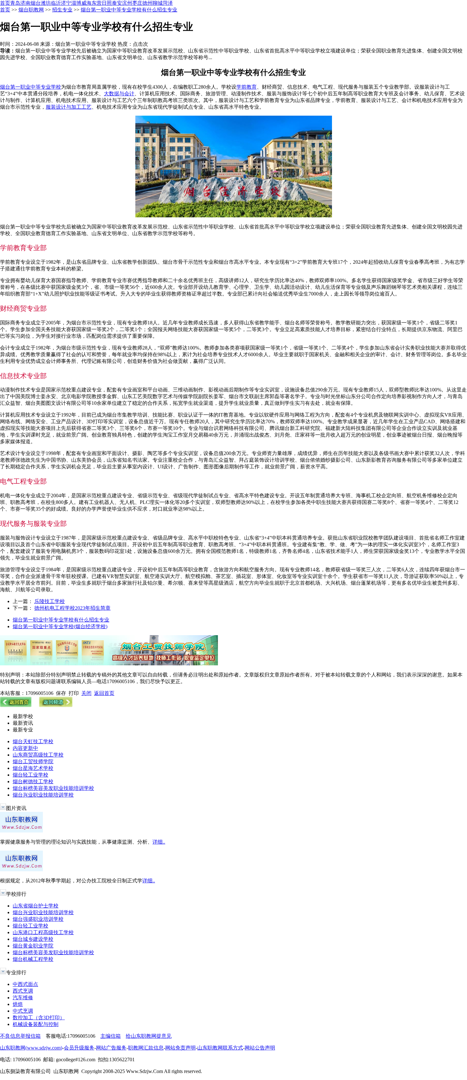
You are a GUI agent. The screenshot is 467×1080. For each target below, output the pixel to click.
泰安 (117, 3)
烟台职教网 (31, 9)
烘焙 (18, 1004)
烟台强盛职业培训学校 (38, 919)
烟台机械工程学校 (33, 959)
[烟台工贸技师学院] (109, 663)
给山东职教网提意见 (149, 1036)
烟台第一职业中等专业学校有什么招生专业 (129, 9)
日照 (107, 3)
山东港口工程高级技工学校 (43, 932)
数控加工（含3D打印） (39, 1017)
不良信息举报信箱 (20, 1036)
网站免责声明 (180, 1047)
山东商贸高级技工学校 (38, 754)
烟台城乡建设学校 (33, 939)
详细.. (158, 842)
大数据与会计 (119, 93)
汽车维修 (23, 997)
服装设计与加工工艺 (68, 107)
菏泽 (168, 3)
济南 (25, 3)
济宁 (66, 3)
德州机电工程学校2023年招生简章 (72, 608)
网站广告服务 (111, 1047)
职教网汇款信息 (146, 1047)
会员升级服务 (79, 1047)
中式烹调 (23, 1011)
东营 (96, 3)
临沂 (56, 3)
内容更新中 (25, 748)
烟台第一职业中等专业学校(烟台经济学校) (60, 626)
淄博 (76, 3)
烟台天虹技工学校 (33, 741)
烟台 (35, 3)
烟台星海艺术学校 (33, 768)
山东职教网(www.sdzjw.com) (31, 1047)
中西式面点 (25, 984)
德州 (147, 3)
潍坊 (46, 3)
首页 (5, 3)
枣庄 (137, 3)
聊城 (157, 3)
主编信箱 (110, 1036)
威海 (86, 3)
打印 (74, 693)
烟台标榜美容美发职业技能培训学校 (53, 788)
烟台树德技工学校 (33, 781)
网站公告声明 (260, 1047)
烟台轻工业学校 (30, 775)
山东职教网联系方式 (220, 1047)
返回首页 (104, 693)
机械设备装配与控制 (35, 1024)
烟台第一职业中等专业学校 (30, 87)
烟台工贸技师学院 (33, 761)
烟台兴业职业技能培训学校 (43, 795)
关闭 (86, 693)
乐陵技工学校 (49, 601)
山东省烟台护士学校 (35, 905)
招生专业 (62, 9)
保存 (61, 693)
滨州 (127, 3)
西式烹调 (23, 991)
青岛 (15, 3)
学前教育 (246, 87)
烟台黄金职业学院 (33, 945)
